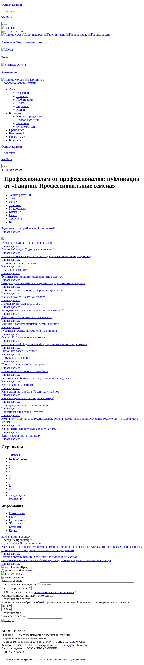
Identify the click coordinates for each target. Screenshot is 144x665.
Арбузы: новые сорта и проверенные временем (32, 291)
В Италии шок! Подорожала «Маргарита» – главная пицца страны (44, 346)
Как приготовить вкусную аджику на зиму (29, 430)
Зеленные (15, 205)
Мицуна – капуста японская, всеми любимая (30, 325)
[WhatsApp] (24, 631)
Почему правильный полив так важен (26, 406)
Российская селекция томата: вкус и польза (29, 332)
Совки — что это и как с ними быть (25, 373)
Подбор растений (27, 119)
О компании (24, 92)
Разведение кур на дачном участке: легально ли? (33, 312)
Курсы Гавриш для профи (18, 386)
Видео (20, 102)
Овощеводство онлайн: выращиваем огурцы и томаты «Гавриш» (43, 285)
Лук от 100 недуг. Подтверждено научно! (28, 251)
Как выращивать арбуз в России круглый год (30, 393)
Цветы (13, 215)
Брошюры (22, 123)
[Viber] (19, 631)
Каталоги (15, 113)
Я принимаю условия (41, 592)
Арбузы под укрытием (16, 359)
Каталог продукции (29, 116)
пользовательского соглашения (54, 592)
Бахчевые (15, 211)
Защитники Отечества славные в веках (27, 318)
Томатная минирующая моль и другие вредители (33, 278)
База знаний (16, 133)
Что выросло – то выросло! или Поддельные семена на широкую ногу (47, 258)
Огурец (14, 201)
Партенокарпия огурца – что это (22, 413)
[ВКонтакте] (4, 631)
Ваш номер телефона (16, 588)
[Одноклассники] (9, 631)
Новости (22, 96)
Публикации (24, 99)
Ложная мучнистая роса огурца (22, 305)
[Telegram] (14, 631)
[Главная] (8, 27)
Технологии (16, 218)
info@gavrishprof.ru (75, 645)
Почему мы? (17, 136)
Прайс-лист (16, 130)
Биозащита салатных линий (19, 352)
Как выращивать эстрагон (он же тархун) (28, 400)
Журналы (22, 106)
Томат (13, 198)
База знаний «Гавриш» (16, 536)
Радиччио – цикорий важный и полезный (28, 230)
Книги (20, 109)
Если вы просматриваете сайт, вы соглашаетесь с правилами (43, 659)
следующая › (17, 495)
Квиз (12, 222)
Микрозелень (17, 208)
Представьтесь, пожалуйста (20, 584)
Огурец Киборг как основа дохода (23, 339)
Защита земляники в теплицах (21, 437)
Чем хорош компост (14, 271)
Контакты (15, 140)
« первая (14, 454)
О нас (12, 89)
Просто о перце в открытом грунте (24, 366)
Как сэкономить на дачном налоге (23, 298)
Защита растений (20, 195)
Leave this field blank (15, 616)
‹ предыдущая (18, 458)
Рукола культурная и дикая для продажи (27, 244)
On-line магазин (26, 126)
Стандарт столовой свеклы (19, 264)
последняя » (16, 498)
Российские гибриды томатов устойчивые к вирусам (35, 379)
